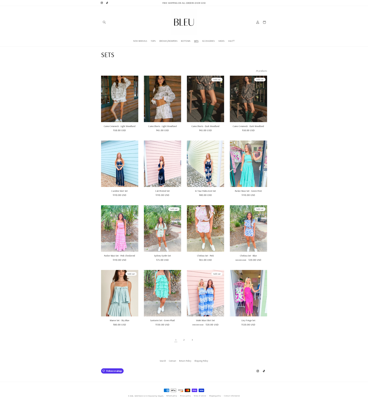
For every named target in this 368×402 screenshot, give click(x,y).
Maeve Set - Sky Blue (119, 320)
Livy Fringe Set (248, 320)
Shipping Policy (201, 360)
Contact (172, 360)
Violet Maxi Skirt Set (205, 320)
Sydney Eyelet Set (162, 255)
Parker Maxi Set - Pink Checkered (119, 255)
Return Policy (185, 360)
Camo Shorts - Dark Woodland (205, 126)
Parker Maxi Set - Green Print (248, 191)
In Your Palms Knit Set (205, 191)
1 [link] (175, 339)
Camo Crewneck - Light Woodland (120, 126)
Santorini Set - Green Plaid (162, 320)
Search (163, 360)
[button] (104, 22)
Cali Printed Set (162, 191)
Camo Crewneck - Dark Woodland (248, 126)
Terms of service (200, 396)
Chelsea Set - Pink (205, 255)
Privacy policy (185, 396)
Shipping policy (215, 396)
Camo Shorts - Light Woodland (162, 126)
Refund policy (171, 396)
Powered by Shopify (156, 396)
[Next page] (192, 340)
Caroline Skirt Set (119, 191)
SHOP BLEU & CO (141, 396)
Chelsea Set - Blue (248, 255)
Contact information (232, 396)
